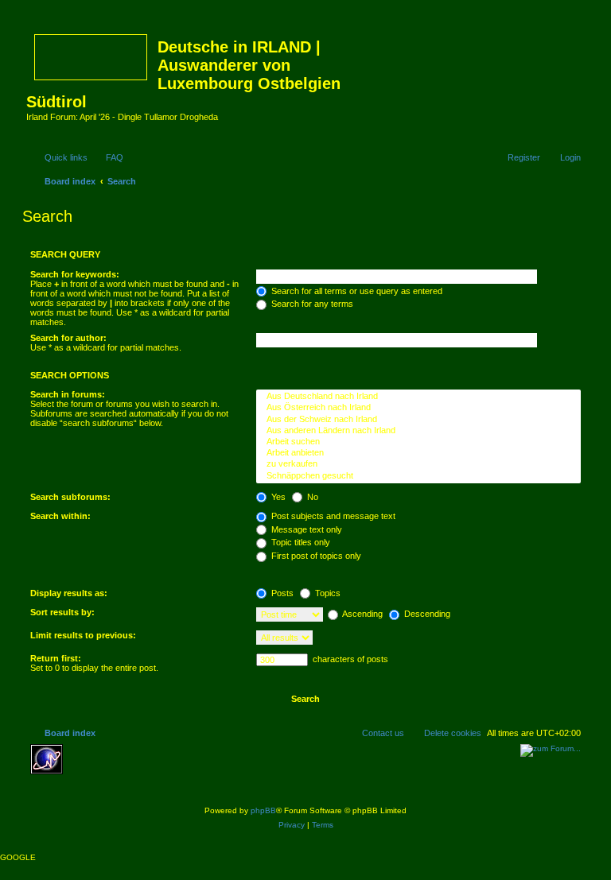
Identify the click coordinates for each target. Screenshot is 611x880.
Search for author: (68, 338)
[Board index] (92, 54)
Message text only (305, 529)
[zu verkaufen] (418, 464)
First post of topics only (315, 555)
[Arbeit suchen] (418, 442)
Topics (327, 593)
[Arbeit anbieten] (418, 453)
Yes (277, 497)
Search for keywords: (74, 274)
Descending (426, 613)
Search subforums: (70, 497)
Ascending (362, 613)
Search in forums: (67, 394)
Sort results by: (62, 612)
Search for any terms (311, 303)
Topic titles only (299, 542)
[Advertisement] (185, 768)
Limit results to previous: (83, 635)
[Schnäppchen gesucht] (418, 476)
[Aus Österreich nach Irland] (418, 407)
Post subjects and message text (332, 516)
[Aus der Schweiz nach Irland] (418, 419)
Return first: (55, 658)
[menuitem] (107, 157)
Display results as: (68, 593)
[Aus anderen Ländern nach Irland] (418, 430)
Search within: (60, 516)
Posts (281, 593)
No (311, 497)
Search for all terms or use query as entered (355, 291)
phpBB (263, 810)
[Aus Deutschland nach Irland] (418, 396)
